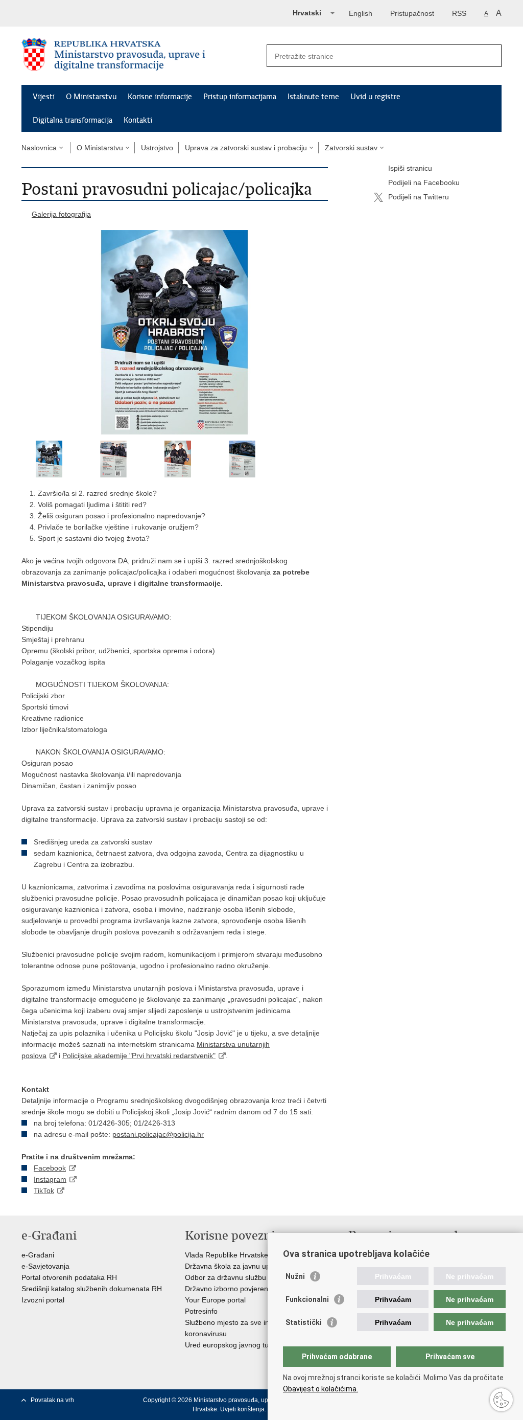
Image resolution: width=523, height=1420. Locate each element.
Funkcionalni (307, 1299)
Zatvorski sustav (351, 148)
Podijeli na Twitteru (418, 197)
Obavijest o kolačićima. (320, 1389)
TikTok (44, 1190)
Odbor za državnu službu (225, 1277)
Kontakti (138, 120)
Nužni (295, 1276)
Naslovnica (39, 148)
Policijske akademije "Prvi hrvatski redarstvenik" (139, 1055)
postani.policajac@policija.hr (158, 1134)
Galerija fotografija (61, 214)
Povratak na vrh (52, 1400)
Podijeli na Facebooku (424, 182)
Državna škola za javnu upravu (234, 1266)
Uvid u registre (375, 96)
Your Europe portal (215, 1300)
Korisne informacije (160, 96)
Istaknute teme (313, 96)
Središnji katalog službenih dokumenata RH (91, 1289)
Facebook (50, 1168)
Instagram (50, 1179)
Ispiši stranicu (410, 168)
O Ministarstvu (91, 96)
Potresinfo (201, 1311)
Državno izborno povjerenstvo (233, 1289)
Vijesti (44, 96)
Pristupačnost (412, 13)
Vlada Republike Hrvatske (226, 1255)
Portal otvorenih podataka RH (69, 1277)
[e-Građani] (65, 12)
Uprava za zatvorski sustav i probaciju (246, 148)
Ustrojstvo (157, 148)
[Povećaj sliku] (174, 332)
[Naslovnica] (141, 56)
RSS (459, 13)
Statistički (304, 1322)
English (360, 13)
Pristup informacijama (239, 96)
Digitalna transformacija (72, 120)
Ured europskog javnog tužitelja (236, 1345)
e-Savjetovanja (45, 1266)
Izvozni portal (42, 1300)
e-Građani (37, 1255)
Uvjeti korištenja (242, 1409)
